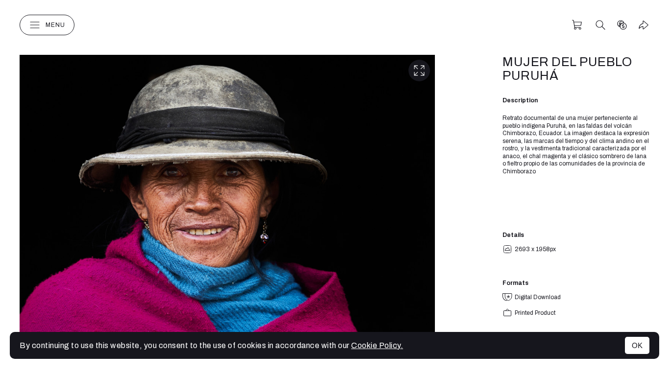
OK (637, 345)
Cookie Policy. (377, 345)
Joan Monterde (335, 25)
